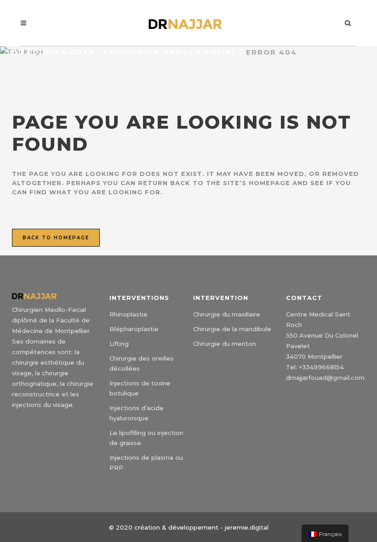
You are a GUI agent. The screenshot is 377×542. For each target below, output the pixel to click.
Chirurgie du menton (224, 343)
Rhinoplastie (128, 314)
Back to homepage (56, 238)
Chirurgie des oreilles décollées (141, 363)
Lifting (119, 343)
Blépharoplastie (134, 329)
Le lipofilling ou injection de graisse (146, 437)
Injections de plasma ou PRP (146, 462)
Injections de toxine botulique (140, 388)
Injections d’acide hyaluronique (136, 413)
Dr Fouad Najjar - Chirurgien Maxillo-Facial (124, 52)
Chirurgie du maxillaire (226, 314)
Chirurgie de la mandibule (232, 329)
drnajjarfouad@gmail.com (325, 377)
